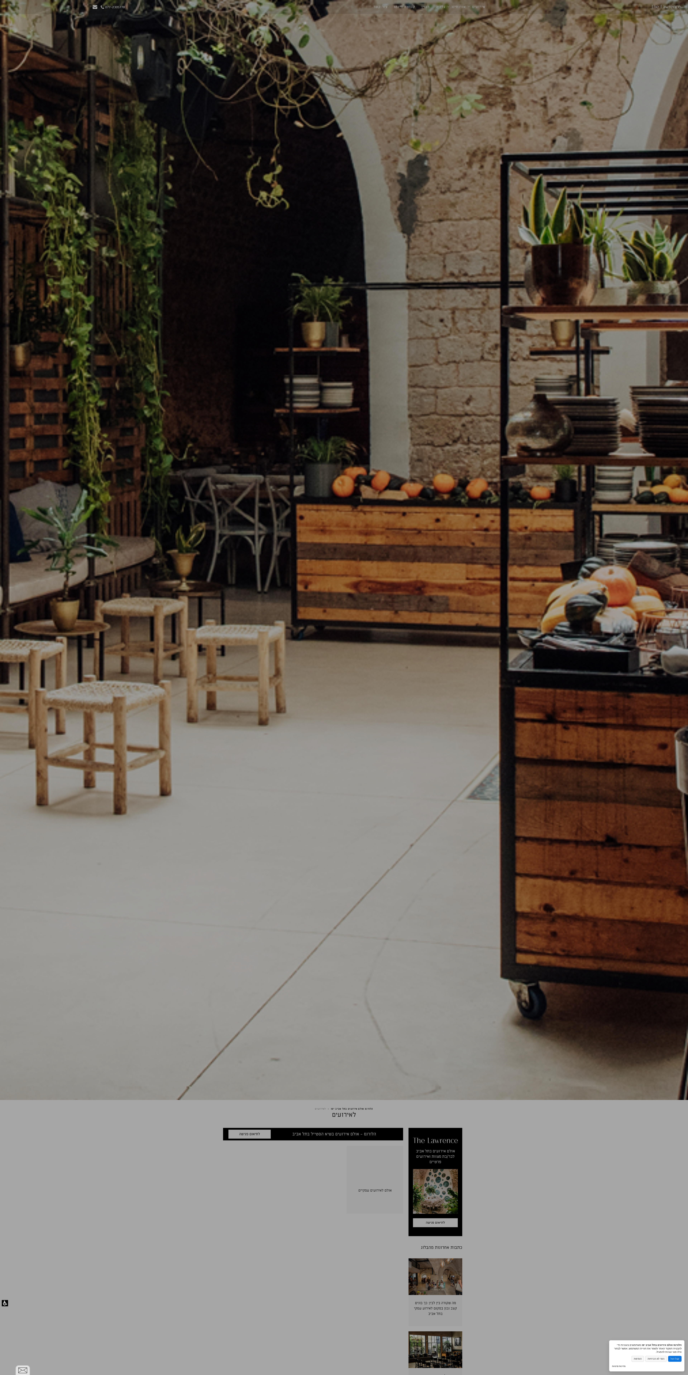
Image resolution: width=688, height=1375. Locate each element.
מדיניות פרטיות (618, 1366)
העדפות (638, 1358)
